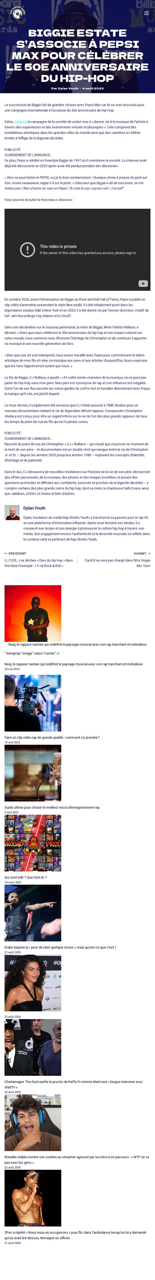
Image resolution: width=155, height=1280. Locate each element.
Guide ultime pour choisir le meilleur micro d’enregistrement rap (52, 807)
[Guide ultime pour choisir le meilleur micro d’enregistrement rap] (77, 773)
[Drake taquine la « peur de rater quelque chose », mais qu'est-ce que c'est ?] (77, 913)
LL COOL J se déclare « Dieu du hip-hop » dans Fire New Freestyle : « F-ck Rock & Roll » (39, 560)
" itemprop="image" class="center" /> (32, 653)
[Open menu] (146, 13)
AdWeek (20, 122)
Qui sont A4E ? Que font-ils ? (26, 877)
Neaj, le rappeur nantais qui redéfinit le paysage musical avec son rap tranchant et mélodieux (78, 644)
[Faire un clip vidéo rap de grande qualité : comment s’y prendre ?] (77, 703)
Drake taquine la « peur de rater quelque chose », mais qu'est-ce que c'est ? (60, 947)
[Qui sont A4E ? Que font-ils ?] (77, 843)
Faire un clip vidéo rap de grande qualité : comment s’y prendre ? (52, 737)
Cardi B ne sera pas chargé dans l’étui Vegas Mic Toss (117, 560)
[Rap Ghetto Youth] (17, 13)
